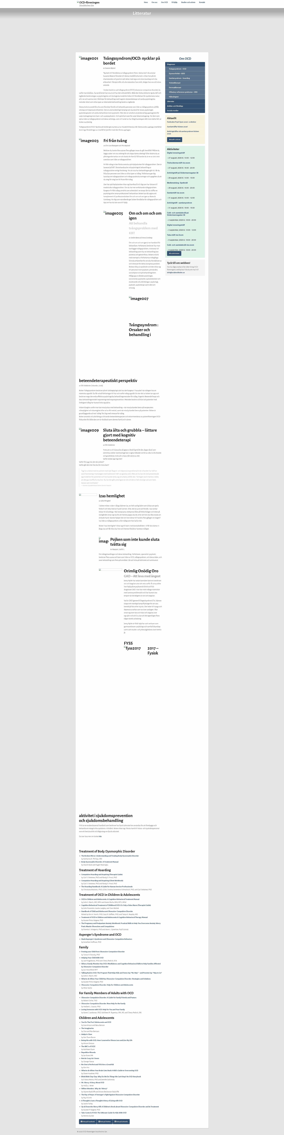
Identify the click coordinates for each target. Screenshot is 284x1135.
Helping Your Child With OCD (92, 958)
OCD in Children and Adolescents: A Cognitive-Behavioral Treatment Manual (110, 899)
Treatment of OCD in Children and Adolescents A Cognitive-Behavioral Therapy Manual (114, 917)
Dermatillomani (175, 87)
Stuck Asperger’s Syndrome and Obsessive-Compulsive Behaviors (106, 939)
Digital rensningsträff (176, 153)
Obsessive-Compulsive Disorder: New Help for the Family (103, 1003)
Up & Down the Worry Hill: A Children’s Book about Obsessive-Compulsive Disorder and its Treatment (120, 1107)
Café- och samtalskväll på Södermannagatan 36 (178, 214)
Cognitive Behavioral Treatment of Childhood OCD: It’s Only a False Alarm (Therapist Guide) (116, 905)
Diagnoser (171, 64)
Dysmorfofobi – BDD (177, 73)
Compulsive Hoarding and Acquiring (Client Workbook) (102, 881)
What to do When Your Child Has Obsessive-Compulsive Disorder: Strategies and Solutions (116, 979)
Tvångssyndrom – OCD (177, 69)
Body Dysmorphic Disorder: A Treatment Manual (99, 862)
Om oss (154, 2)
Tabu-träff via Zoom (175, 235)
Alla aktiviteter (174, 253)
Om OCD (164, 2)
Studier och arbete (188, 2)
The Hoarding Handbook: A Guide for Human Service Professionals (107, 887)
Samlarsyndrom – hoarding (179, 78)
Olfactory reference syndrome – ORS (183, 92)
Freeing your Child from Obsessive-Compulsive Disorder (103, 952)
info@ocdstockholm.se (176, 272)
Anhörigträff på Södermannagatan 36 (182, 173)
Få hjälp (174, 2)
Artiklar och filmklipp (175, 106)
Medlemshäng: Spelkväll (177, 183)
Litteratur (170, 101)
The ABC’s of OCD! (88, 1046)
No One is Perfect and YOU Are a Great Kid (97, 1064)
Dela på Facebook (88, 1121)
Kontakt (202, 2)
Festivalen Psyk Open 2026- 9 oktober (181, 122)
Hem (146, 2)
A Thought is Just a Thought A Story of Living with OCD (101, 1101)
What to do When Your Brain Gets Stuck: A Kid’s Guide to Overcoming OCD (109, 1070)
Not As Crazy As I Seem (90, 1058)
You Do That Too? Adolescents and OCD (96, 1022)
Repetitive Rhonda (88, 1052)
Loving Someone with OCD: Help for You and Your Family (103, 1009)
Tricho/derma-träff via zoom (178, 163)
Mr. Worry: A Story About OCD (92, 1083)
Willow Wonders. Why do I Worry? (94, 1088)
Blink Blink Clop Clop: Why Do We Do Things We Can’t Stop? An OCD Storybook (111, 1077)
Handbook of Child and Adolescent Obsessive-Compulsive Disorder (107, 911)
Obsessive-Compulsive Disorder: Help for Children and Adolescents (107, 985)
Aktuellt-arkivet (174, 139)
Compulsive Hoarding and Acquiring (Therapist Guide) (102, 874)
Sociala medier (172, 111)
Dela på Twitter (105, 1121)
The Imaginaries (87, 1028)
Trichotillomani (174, 83)
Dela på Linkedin (122, 1121)
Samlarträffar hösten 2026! (177, 127)
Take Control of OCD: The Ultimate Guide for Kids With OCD (103, 1113)
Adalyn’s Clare (86, 1034)
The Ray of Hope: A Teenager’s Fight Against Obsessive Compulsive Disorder (110, 1095)
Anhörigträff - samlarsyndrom (179, 203)
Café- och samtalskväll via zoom (180, 245)
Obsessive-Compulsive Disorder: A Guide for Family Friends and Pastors (108, 997)
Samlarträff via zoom (175, 193)
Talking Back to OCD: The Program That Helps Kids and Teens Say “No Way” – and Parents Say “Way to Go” (121, 973)
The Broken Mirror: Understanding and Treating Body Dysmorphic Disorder (110, 856)
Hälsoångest (173, 97)
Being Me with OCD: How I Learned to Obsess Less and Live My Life (106, 1040)
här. (100, 836)
